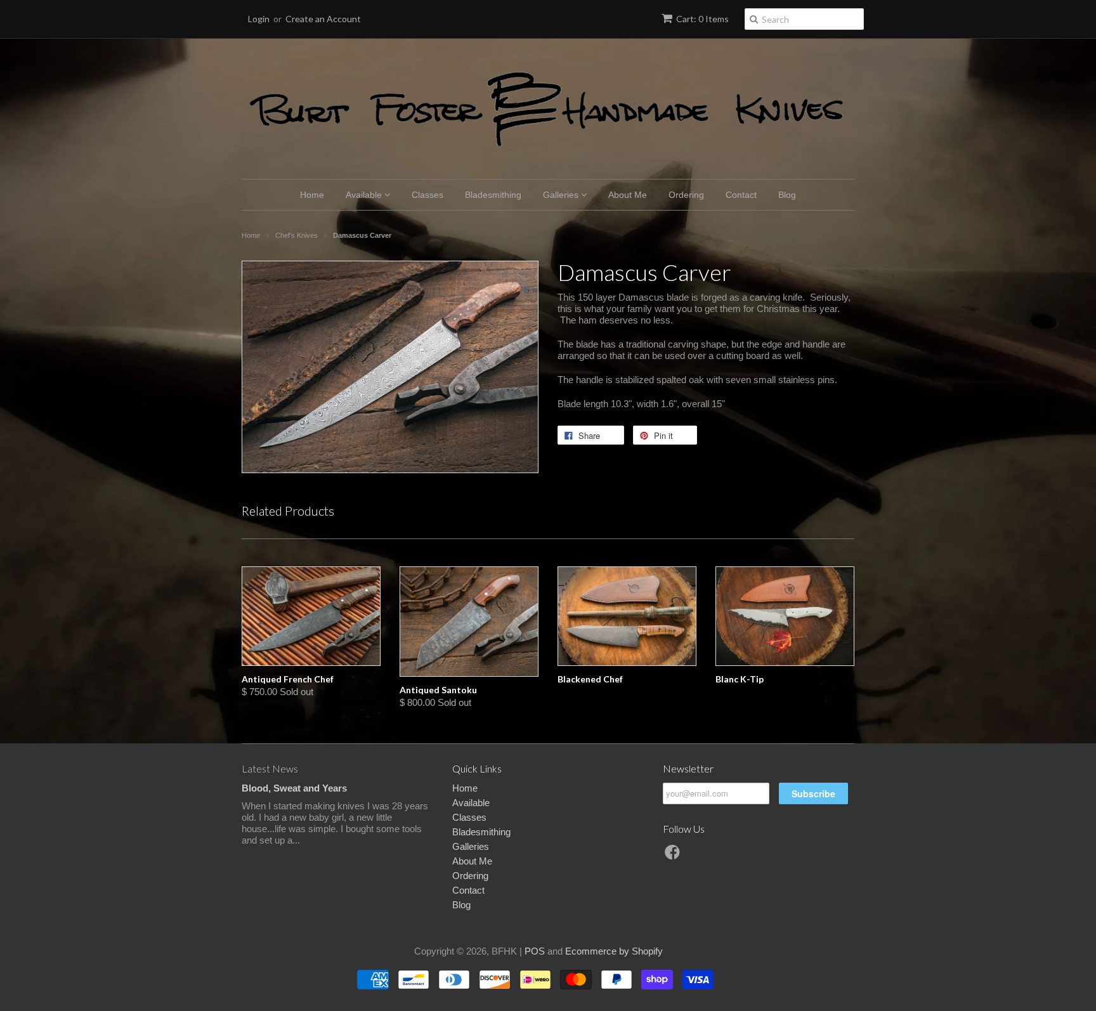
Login (259, 18)
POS (535, 951)
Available (365, 195)
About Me (627, 195)
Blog (787, 195)
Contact (741, 195)
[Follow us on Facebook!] (674, 856)
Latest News (270, 768)
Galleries (562, 195)
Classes (427, 195)
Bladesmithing (493, 195)
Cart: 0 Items (702, 18)
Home (312, 195)
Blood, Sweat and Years (294, 788)
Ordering (686, 195)
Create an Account (323, 18)
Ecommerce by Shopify (614, 951)
